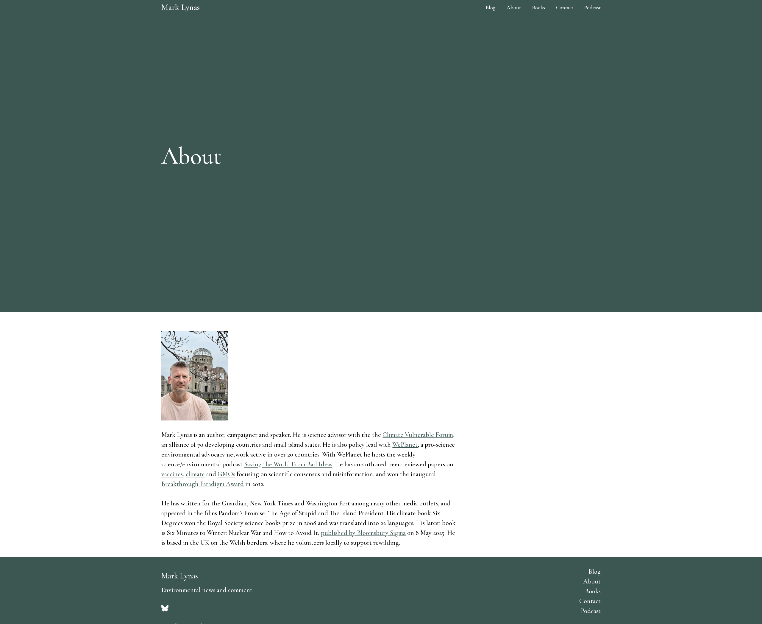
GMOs (226, 474)
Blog (490, 7)
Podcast (592, 7)
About (514, 7)
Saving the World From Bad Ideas (288, 464)
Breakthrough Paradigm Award (202, 484)
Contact (564, 7)
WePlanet (405, 444)
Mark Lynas (180, 7)
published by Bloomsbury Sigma (363, 533)
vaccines (172, 474)
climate (195, 474)
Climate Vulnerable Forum (417, 435)
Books (538, 7)
